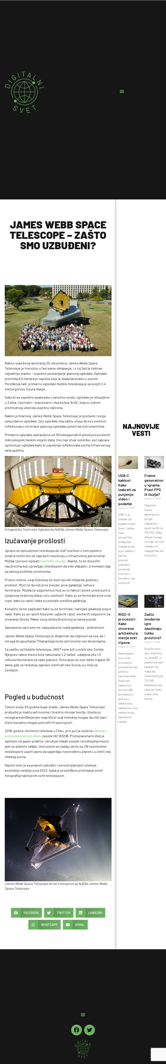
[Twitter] (89, 1030)
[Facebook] (76, 1030)
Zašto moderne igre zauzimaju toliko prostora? (152, 626)
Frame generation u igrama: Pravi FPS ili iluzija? (153, 484)
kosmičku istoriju (53, 561)
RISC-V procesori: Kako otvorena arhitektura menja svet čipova (128, 628)
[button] (122, 91)
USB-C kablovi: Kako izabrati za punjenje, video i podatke (127, 489)
